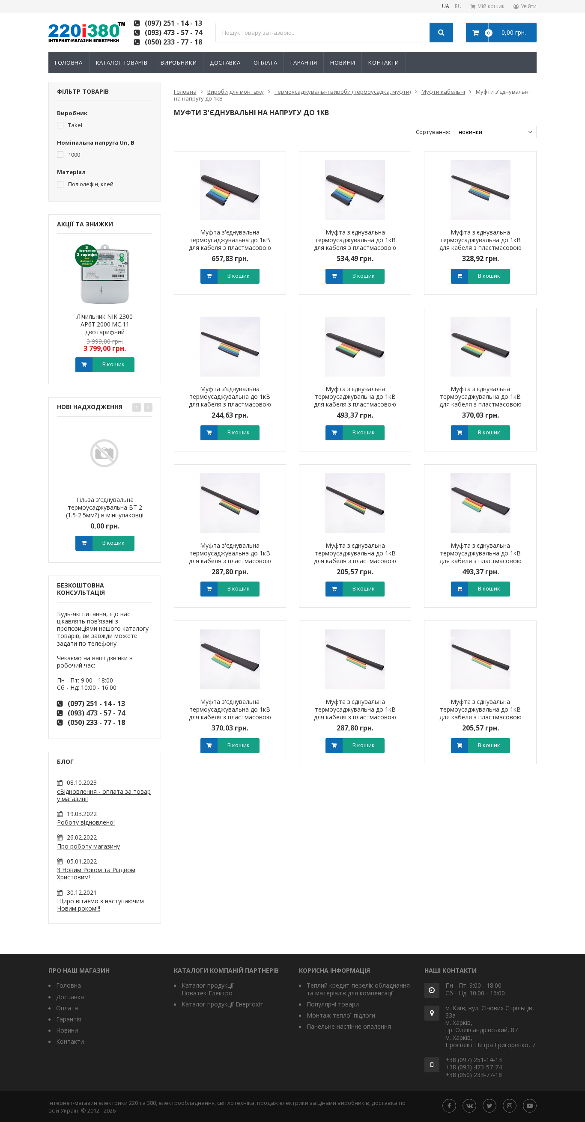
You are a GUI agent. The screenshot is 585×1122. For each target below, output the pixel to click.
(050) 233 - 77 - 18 (173, 42)
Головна (69, 62)
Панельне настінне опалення (349, 1026)
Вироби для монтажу (235, 91)
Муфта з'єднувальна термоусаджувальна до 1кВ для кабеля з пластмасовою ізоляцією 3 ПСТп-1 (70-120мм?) (230, 717)
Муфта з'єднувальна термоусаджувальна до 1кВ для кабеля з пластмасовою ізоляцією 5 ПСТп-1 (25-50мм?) (480, 243)
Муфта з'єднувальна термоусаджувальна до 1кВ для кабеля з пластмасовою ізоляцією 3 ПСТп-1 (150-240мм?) (480, 560)
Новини (342, 62)
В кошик (113, 364)
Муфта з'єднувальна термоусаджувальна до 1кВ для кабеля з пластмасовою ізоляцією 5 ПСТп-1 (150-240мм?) (230, 247)
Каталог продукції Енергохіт (222, 1004)
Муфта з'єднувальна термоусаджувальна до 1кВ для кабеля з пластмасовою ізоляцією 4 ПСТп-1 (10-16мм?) (355, 557)
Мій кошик (491, 6)
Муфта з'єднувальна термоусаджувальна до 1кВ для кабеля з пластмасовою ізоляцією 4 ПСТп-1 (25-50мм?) (230, 557)
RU (458, 6)
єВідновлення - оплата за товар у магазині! (104, 795)
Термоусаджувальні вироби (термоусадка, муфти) (343, 91)
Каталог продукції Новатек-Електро (208, 989)
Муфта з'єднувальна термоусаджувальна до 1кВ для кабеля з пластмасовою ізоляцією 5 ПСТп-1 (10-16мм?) (230, 400)
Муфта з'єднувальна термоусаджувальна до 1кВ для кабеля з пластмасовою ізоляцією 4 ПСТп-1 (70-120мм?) (480, 404)
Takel (74, 124)
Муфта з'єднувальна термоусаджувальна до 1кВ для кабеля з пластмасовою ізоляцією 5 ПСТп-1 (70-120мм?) (355, 247)
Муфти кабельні (443, 91)
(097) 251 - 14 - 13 (173, 23)
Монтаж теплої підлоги (341, 1015)
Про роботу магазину (88, 846)
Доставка (225, 62)
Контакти (383, 62)
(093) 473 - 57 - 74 (173, 32)
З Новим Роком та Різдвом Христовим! (96, 873)
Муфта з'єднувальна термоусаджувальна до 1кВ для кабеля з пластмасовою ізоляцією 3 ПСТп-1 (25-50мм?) (355, 713)
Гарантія (303, 62)
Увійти (529, 6)
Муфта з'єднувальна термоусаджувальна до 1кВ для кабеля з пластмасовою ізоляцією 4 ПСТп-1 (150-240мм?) (355, 404)
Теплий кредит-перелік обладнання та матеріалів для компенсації (358, 989)
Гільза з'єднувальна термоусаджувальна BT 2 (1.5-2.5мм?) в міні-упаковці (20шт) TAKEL (104, 511)
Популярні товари (333, 1004)
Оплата (265, 62)
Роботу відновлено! (86, 822)
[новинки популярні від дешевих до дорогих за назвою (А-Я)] (495, 132)
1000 (73, 154)
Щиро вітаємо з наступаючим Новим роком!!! (100, 904)
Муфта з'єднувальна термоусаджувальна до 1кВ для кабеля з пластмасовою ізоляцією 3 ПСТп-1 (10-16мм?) (480, 713)
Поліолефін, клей (90, 183)
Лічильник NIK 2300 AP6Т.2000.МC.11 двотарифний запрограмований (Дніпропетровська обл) (105, 331)
